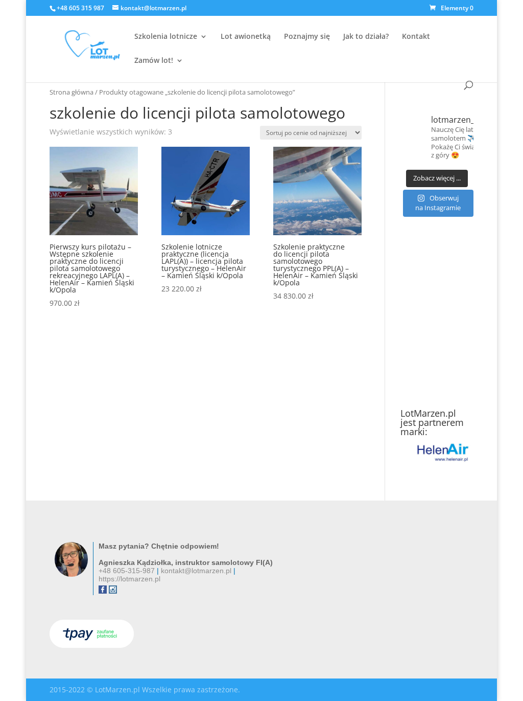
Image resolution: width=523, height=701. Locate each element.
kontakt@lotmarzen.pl (196, 571)
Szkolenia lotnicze (165, 37)
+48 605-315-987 (127, 571)
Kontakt (416, 37)
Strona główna (71, 92)
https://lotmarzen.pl (129, 579)
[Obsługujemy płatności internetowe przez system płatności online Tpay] (92, 645)
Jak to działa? (366, 37)
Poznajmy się (307, 37)
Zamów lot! (153, 61)
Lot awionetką (246, 37)
